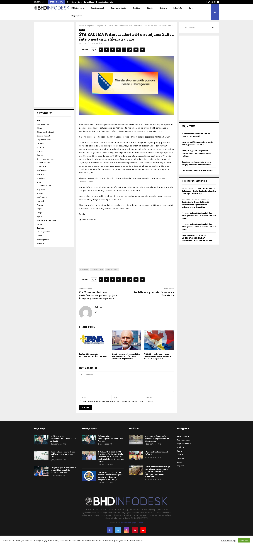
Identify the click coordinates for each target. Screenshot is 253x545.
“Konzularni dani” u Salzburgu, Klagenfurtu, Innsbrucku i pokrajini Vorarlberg (199, 191)
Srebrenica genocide (46, 220)
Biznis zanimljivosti (46, 132)
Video (39, 236)
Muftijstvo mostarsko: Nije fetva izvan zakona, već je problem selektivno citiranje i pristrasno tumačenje (157, 471)
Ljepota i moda (44, 186)
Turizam (41, 228)
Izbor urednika (43, 163)
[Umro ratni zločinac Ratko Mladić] (136, 455)
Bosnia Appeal (97, 8)
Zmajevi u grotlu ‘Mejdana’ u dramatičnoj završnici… (93, 2)
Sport (191, 8)
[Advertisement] (126, 242)
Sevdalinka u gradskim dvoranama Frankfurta (153, 294)
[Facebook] (110, 530)
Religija (40, 213)
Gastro (40, 155)
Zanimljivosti (43, 239)
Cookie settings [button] (228, 540)
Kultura (163, 8)
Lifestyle (177, 8)
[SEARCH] (213, 27)
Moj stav (75, 16)
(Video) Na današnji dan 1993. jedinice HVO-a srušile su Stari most (199, 215)
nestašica (84, 269)
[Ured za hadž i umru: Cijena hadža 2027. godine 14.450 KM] (41, 455)
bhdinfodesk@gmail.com (132, 523)
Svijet (39, 224)
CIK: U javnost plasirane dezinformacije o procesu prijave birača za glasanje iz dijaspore (98, 295)
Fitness (40, 151)
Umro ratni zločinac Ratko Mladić (197, 170)
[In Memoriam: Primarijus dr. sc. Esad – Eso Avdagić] (41, 439)
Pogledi (82, 29)
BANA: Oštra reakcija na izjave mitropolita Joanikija (93, 355)
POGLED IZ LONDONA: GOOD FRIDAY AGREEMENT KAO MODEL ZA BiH (197, 238)
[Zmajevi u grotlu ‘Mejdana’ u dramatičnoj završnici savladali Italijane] (41, 471)
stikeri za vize (97, 269)
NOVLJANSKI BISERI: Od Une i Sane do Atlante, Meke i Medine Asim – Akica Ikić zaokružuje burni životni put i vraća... (111, 457)
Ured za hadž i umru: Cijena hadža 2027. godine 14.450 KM (62, 454)
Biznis (150, 8)
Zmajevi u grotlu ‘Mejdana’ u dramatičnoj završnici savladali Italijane (196, 153)
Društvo (136, 8)
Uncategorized (43, 232)
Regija (39, 209)
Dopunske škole (118, 8)
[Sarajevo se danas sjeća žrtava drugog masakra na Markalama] (136, 439)
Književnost (42, 170)
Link (39, 182)
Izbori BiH (41, 166)
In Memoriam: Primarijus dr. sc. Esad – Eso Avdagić (63, 438)
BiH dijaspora (77, 8)
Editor (84, 43)
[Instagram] (126, 530)
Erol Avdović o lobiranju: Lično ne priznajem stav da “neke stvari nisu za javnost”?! (126, 356)
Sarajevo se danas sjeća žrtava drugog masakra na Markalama (157, 438)
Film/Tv (40, 147)
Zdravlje (40, 243)
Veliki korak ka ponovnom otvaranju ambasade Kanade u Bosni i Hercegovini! (157, 356)
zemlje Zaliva (111, 269)
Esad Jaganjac (188, 235)
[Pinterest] (135, 530)
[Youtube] (143, 530)
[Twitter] (118, 530)
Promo (40, 205)
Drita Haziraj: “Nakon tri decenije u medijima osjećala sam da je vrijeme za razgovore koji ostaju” (110, 476)
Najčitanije (42, 197)
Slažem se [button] (243, 540)
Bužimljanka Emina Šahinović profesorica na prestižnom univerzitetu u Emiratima (195, 204)
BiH (38, 120)
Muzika (40, 193)
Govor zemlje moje (45, 159)
